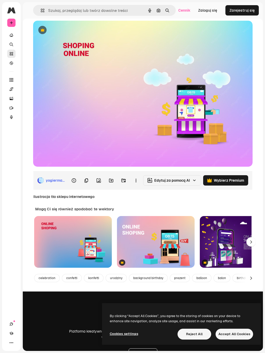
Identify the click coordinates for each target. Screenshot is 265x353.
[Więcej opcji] (136, 180)
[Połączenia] (11, 324)
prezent (180, 278)
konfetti (93, 278)
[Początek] (11, 35)
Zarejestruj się (242, 10)
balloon (201, 278)
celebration (47, 278)
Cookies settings (124, 334)
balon (222, 278)
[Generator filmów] (11, 108)
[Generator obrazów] (11, 98)
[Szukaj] (11, 44)
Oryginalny (69, 30)
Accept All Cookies (234, 334)
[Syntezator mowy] (11, 117)
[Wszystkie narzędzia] (11, 80)
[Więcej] (11, 343)
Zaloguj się (207, 10)
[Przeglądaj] (11, 63)
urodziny (116, 278)
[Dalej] (251, 242)
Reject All (194, 334)
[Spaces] (11, 89)
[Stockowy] (11, 54)
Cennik (184, 10)
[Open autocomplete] (40, 10)
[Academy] (11, 333)
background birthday (148, 278)
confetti (71, 278)
